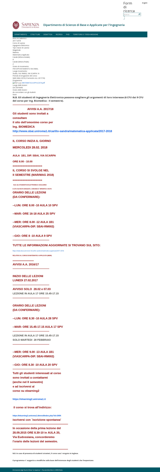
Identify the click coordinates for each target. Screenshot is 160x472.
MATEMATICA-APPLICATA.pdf (33, 83)
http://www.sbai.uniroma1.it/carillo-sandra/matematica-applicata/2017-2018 (62, 131)
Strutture (35, 34)
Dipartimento (20, 34)
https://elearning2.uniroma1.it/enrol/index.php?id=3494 (37, 416)
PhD (67, 34)
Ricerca (124, 17)
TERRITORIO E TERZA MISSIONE (85, 34)
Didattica (47, 34)
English (144, 3)
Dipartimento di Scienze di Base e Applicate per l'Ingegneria (84, 25)
